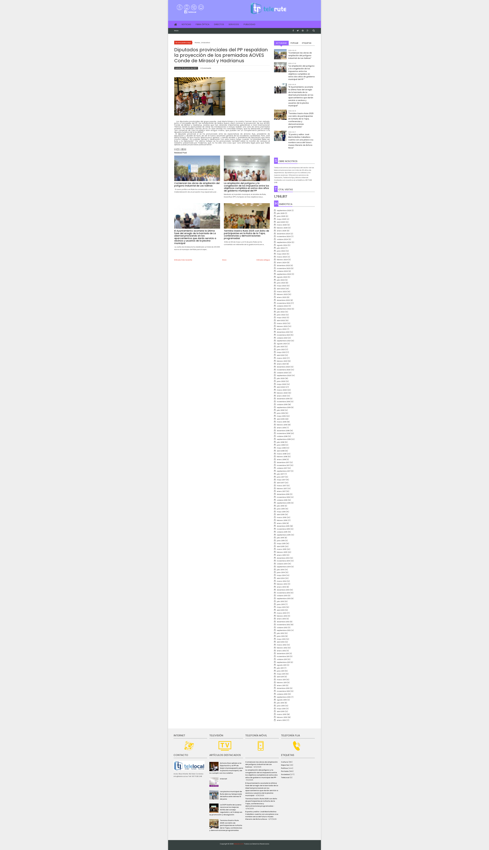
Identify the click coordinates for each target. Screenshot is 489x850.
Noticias (186, 24)
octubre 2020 (282, 372)
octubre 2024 (282, 239)
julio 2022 (281, 312)
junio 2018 (281, 445)
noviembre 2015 (283, 529)
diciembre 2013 (283, 590)
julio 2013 (280, 601)
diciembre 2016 (283, 494)
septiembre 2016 (284, 503)
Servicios (234, 24)
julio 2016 (280, 506)
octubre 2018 (282, 436)
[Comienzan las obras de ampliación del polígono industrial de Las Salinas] (280, 55)
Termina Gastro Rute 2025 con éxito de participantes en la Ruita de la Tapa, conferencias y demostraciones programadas (225, 825)
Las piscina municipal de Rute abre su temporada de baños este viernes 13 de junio (231, 795)
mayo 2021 (281, 352)
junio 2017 (281, 477)
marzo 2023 (282, 291)
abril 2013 (280, 610)
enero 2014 (281, 587)
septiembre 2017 (283, 471)
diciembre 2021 (283, 332)
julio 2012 (280, 633)
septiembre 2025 (284, 210)
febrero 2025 (282, 228)
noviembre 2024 (284, 236)
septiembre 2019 (284, 407)
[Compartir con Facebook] (182, 149)
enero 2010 (281, 720)
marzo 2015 (281, 549)
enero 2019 (281, 427)
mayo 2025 (281, 219)
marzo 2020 (282, 390)
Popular (294, 43)
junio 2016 (281, 509)
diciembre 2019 (283, 398)
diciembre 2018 (283, 430)
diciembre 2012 (283, 621)
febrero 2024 (282, 259)
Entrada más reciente (183, 260)
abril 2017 (280, 482)
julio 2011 (280, 668)
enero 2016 (281, 523)
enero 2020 (281, 396)
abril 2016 (280, 514)
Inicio (176, 31)
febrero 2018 (282, 456)
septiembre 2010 (284, 697)
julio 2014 (280, 569)
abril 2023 (281, 288)
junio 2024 (281, 251)
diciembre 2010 (283, 688)
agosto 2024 (282, 245)
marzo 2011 (281, 679)
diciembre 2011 (283, 653)
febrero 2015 (282, 552)
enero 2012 (281, 650)
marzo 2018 (281, 454)
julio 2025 (281, 213)
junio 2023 (281, 283)
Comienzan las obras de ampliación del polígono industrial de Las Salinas (261, 764)
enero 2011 (281, 685)
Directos (219, 24)
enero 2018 (281, 459)
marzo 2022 (282, 323)
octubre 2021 (282, 338)
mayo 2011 (281, 674)
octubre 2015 (282, 532)
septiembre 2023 (284, 274)
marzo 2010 (281, 714)
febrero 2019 (282, 425)
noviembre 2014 (283, 561)
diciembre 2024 (283, 233)
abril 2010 (280, 711)
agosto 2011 (281, 665)
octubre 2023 (282, 271)
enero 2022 (281, 329)
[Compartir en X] (180, 149)
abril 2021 (280, 355)
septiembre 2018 (284, 439)
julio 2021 (280, 346)
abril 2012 (280, 642)
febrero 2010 (282, 717)
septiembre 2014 (284, 566)
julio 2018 (280, 442)
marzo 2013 (281, 613)
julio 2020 (281, 378)
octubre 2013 (282, 595)
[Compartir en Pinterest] (185, 149)
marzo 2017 (281, 485)
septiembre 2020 (284, 375)
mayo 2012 (281, 639)
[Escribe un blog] (177, 149)
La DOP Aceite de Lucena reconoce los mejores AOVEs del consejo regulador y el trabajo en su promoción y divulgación (225, 810)
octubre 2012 (282, 627)
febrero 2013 (282, 616)
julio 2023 (281, 280)
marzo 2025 (282, 225)
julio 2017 (280, 474)
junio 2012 (281, 636)
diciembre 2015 (283, 526)
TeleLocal (285, 777)
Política (284, 768)
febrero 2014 (282, 584)
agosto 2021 (282, 343)
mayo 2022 (281, 317)
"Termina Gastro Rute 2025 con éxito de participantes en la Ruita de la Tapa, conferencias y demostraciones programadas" (301, 120)
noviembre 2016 (283, 497)
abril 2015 (280, 546)
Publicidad (249, 24)
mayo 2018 (281, 448)
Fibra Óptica (202, 24)
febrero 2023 (282, 294)
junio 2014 (281, 572)
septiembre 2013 (284, 598)
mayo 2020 (281, 384)
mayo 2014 (281, 575)
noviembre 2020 (283, 370)
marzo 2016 (281, 517)
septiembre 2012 (284, 630)
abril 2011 (280, 676)
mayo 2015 (281, 543)
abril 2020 (281, 387)
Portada (285, 771)
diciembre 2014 (283, 558)
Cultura (284, 762)
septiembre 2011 (283, 662)
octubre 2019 (282, 404)
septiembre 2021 (284, 341)
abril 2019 (280, 419)
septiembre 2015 (284, 535)
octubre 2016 (282, 500)
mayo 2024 (281, 254)
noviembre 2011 (283, 656)
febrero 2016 (282, 520)
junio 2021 (281, 349)
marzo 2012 (281, 645)
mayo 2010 (281, 708)
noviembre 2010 (283, 691)
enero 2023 (281, 297)
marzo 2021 (281, 358)
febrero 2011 (282, 682)
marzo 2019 (281, 422)
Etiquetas (306, 43)
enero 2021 (281, 364)
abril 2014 (281, 578)
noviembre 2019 (283, 401)
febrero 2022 (282, 326)
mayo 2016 (281, 511)
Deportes (285, 765)
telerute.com (239, 844)
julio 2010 (280, 703)
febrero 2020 (282, 393)
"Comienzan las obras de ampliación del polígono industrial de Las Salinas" (300, 55)
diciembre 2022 (283, 300)
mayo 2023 (281, 286)
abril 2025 (281, 222)
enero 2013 (281, 619)
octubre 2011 (282, 659)
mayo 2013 (281, 607)
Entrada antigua (263, 260)
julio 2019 (280, 410)
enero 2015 (281, 555)
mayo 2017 (281, 480)
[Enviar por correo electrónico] (175, 149)
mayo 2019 (281, 416)
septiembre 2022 (284, 309)
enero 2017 (281, 491)
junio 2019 (281, 413)
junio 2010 (281, 705)
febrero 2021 (282, 361)
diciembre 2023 (283, 265)
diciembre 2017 (283, 462)
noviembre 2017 (283, 465)
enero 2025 (281, 231)
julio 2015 (280, 537)
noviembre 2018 (283, 433)
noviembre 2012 (283, 624)
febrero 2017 (282, 488)
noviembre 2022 (283, 303)
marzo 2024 (282, 257)
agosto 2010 (282, 700)
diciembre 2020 (283, 367)
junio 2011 (280, 671)
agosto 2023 (282, 277)
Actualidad (281, 43)
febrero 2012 (282, 648)
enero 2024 (282, 262)
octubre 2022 (282, 306)
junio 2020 (281, 381)
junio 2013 (281, 604)
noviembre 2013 (283, 593)
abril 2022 (281, 320)
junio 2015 (281, 540)
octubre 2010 (282, 694)
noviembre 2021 (283, 335)
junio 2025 (281, 216)
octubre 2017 (282, 468)
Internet (223, 779)
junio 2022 (281, 315)
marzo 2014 (281, 581)
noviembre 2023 (283, 268)
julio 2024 (281, 248)
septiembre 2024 (284, 242)
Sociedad (285, 774)
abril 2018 (280, 451)
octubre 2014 (282, 564)
